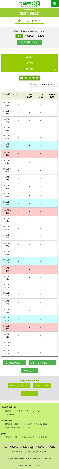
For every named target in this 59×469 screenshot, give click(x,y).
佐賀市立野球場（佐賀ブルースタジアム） (19, 427)
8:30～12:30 (18, 94)
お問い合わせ (9, 414)
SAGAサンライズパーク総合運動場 (35, 424)
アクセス (19, 411)
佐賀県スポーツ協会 (11, 424)
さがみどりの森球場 (18, 385)
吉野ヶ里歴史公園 (11, 437)
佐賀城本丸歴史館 (28, 437)
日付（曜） (7, 94)
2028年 (29, 69)
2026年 (29, 57)
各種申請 (8, 411)
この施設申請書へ (14, 363)
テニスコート (29, 393)
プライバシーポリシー (34, 411)
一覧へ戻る (29, 370)
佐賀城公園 (43, 437)
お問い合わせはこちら (41, 363)
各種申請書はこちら (29, 42)
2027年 (29, 63)
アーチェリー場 (41, 385)
